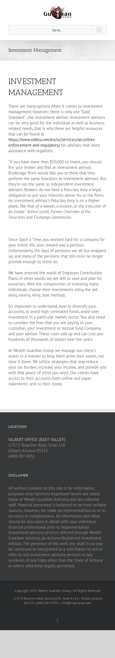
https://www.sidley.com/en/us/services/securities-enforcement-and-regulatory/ (52, 142)
